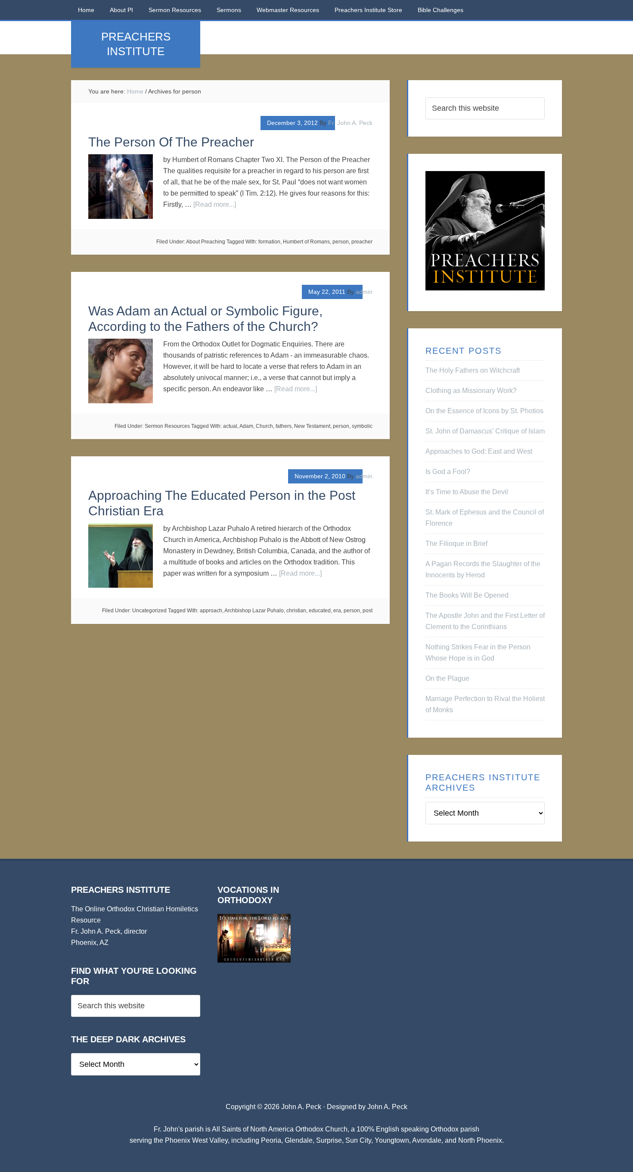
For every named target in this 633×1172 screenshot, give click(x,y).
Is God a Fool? (447, 471)
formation (269, 242)
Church (264, 426)
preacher (361, 242)
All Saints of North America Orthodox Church (280, 1129)
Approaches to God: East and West (478, 451)
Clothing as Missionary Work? (471, 390)
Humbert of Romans (306, 242)
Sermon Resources (167, 426)
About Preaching (205, 242)
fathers (284, 426)
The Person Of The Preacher (171, 142)
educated (320, 611)
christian (296, 611)
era (337, 611)
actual (230, 426)
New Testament (312, 426)
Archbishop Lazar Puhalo (254, 611)
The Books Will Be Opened (467, 595)
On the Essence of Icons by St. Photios (484, 411)
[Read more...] (214, 204)
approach (211, 611)
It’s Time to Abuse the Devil (466, 492)
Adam (246, 426)
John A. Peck (387, 1106)
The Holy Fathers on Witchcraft (472, 370)
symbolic (362, 426)
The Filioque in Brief (456, 543)
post (367, 611)
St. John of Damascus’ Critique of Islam (485, 431)
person (340, 242)
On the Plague (447, 678)
